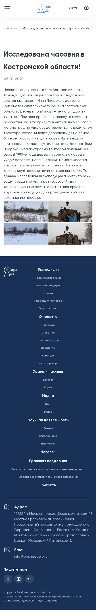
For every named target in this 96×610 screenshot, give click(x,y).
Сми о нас (48, 333)
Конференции (48, 436)
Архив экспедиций (48, 285)
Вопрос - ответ (48, 308)
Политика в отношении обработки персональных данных (48, 469)
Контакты (48, 485)
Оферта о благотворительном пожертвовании (48, 477)
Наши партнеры (48, 363)
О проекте (48, 317)
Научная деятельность (48, 420)
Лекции (48, 428)
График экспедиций (48, 278)
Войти (73, 8)
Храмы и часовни (48, 372)
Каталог (48, 380)
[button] (25, 211)
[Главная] (44, 5)
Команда (48, 355)
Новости (10, 28)
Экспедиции (48, 270)
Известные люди (48, 340)
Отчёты (48, 293)
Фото (48, 404)
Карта (48, 387)
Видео (48, 412)
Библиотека (48, 443)
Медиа (48, 396)
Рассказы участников (48, 301)
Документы (48, 348)
